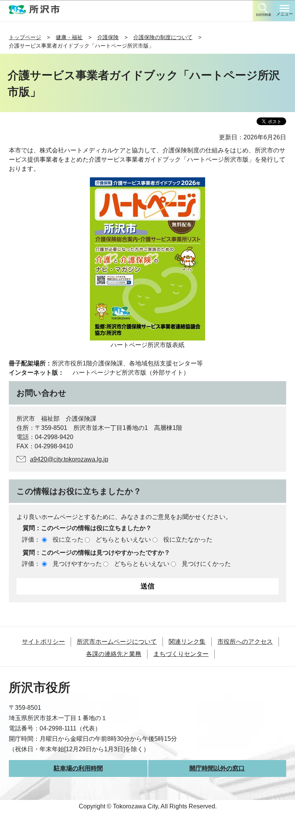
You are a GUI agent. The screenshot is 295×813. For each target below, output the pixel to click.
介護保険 (108, 37)
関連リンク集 (187, 641)
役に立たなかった (187, 539)
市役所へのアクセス (245, 641)
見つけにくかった (206, 563)
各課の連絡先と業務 (113, 654)
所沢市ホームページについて (117, 641)
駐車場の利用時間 (78, 768)
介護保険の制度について (162, 37)
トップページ (25, 37)
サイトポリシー (43, 641)
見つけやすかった (77, 563)
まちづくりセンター (181, 654)
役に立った (68, 539)
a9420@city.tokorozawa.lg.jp (69, 459)
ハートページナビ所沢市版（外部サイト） (131, 372)
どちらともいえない (123, 539)
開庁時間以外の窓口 (217, 768)
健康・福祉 (69, 37)
